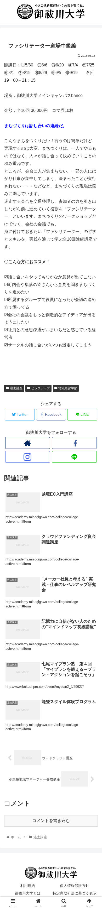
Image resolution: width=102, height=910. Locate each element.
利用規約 (27, 885)
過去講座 (16, 388)
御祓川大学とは (28, 893)
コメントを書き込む (51, 820)
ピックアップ (40, 388)
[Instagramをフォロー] (27, 457)
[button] (91, 608)
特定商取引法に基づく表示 (75, 893)
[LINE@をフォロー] (74, 457)
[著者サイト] (27, 443)
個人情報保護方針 (74, 885)
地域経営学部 (67, 388)
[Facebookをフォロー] (74, 443)
